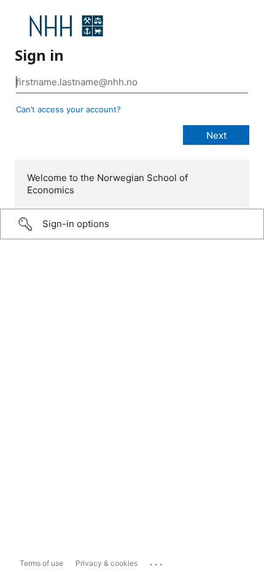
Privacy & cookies (107, 563)
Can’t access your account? (68, 109)
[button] (132, 224)
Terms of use (41, 563)
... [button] (157, 561)
